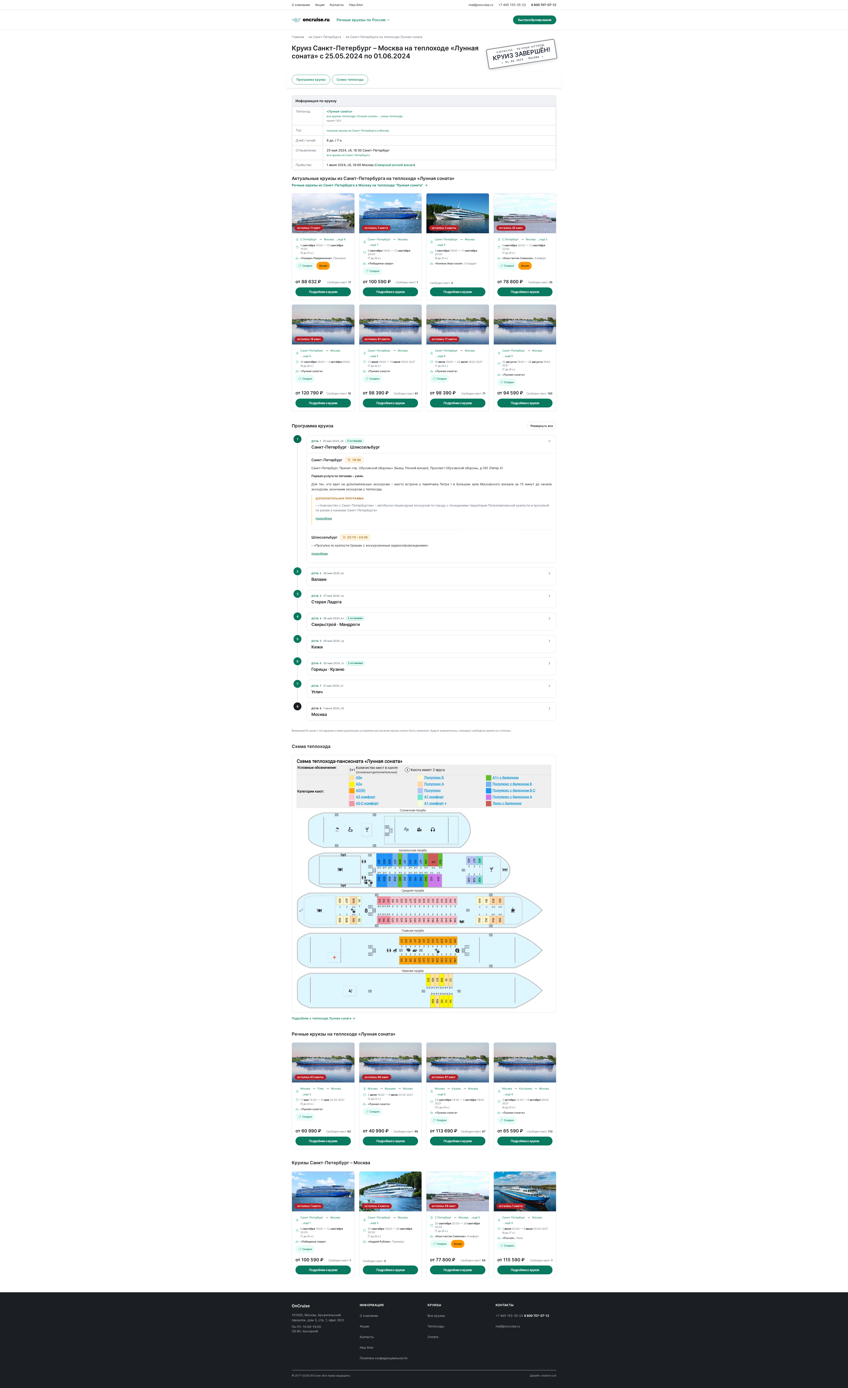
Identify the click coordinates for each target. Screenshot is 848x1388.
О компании (301, 5)
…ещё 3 (306, 1094)
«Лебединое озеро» (381, 263)
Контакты (337, 5)
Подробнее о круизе (323, 292)
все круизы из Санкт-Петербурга (348, 155)
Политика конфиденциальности (383, 1358)
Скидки (307, 265)
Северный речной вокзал (395, 165)
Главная (298, 37)
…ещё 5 (440, 245)
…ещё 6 (306, 356)
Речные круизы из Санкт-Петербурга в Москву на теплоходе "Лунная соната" (357, 185)
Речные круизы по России (361, 20)
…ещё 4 (341, 239)
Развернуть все (541, 426)
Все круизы (436, 1315)
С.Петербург (308, 239)
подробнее (324, 518)
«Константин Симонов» (517, 258)
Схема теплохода (350, 79)
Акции (319, 5)
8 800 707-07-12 (543, 5)
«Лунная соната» (339, 111)
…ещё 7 (373, 245)
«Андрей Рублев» (379, 1241)
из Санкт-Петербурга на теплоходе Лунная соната (384, 37)
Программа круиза (311, 79)
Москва (329, 239)
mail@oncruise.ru (481, 5)
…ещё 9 (440, 1094)
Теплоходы (436, 1326)
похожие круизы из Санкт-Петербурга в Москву (358, 130)
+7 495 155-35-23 (512, 5)
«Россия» (508, 1238)
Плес (320, 1088)
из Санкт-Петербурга (325, 37)
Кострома (525, 1088)
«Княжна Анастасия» (449, 263)
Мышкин (390, 1088)
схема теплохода (391, 116)
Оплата (433, 1337)
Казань (456, 1088)
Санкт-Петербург (379, 239)
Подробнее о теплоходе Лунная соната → (323, 1018)
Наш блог (356, 5)
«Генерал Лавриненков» (316, 258)
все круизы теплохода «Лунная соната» (352, 116)
